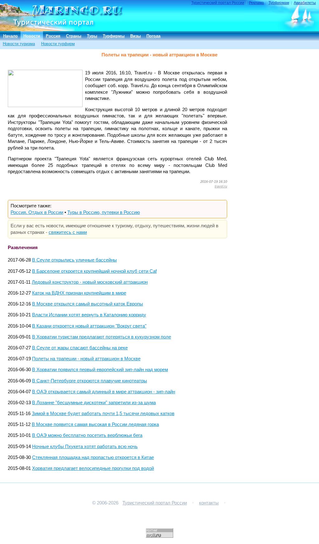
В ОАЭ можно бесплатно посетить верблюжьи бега (87, 435)
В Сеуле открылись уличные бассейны (74, 260)
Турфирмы (114, 36)
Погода (153, 36)
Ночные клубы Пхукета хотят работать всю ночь (85, 446)
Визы (135, 36)
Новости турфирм (58, 43)
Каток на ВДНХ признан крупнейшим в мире (79, 293)
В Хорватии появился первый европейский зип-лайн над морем (100, 369)
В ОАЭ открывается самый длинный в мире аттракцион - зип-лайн (103, 391)
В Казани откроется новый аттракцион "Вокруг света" (89, 326)
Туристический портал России (217, 3)
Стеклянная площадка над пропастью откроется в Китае (93, 457)
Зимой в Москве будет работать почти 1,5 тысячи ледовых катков (103, 413)
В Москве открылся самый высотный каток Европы (87, 303)
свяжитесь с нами (68, 232)
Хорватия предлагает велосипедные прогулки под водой (93, 468)
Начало (10, 36)
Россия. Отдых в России (37, 212)
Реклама (256, 3)
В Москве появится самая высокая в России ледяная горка (95, 424)
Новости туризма (19, 43)
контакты (209, 502)
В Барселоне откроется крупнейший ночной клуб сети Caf (94, 271)
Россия (53, 36)
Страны (73, 36)
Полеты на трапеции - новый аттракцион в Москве (86, 358)
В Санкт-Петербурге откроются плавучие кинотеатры (89, 380)
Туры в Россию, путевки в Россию (103, 212)
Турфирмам (279, 3)
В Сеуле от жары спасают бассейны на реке (80, 347)
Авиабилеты (305, 3)
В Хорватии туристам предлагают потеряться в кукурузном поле (101, 336)
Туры (92, 36)
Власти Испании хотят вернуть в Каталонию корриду (89, 314)
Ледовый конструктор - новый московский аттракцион (90, 282)
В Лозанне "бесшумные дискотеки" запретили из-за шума (94, 402)
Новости (31, 36)
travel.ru (221, 186)
